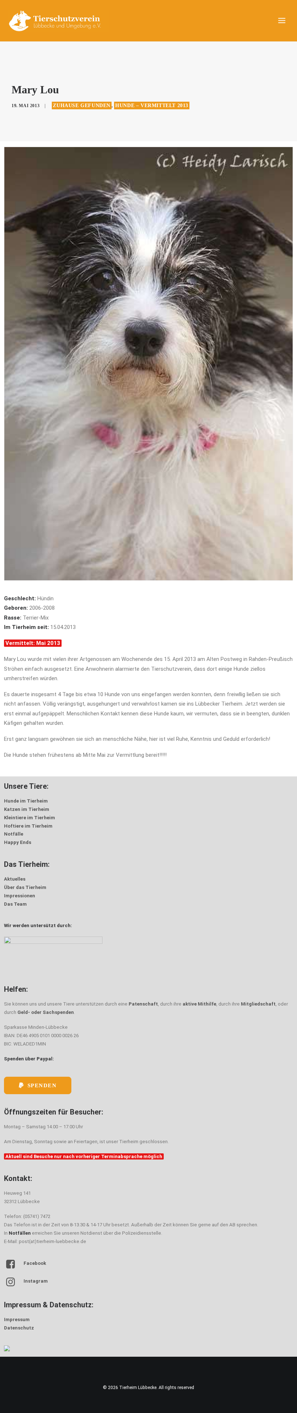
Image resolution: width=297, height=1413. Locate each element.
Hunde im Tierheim (26, 801)
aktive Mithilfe (199, 1004)
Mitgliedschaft (258, 1004)
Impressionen (19, 895)
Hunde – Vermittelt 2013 (151, 105)
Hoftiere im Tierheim (28, 826)
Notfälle (13, 834)
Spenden (42, 1085)
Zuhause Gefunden (81, 105)
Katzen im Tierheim (26, 809)
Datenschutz (19, 1328)
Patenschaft (143, 1004)
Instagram (36, 1281)
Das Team (15, 904)
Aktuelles (14, 879)
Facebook (35, 1263)
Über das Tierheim (25, 887)
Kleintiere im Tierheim (29, 817)
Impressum (17, 1319)
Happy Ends (17, 842)
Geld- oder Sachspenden (45, 1012)
